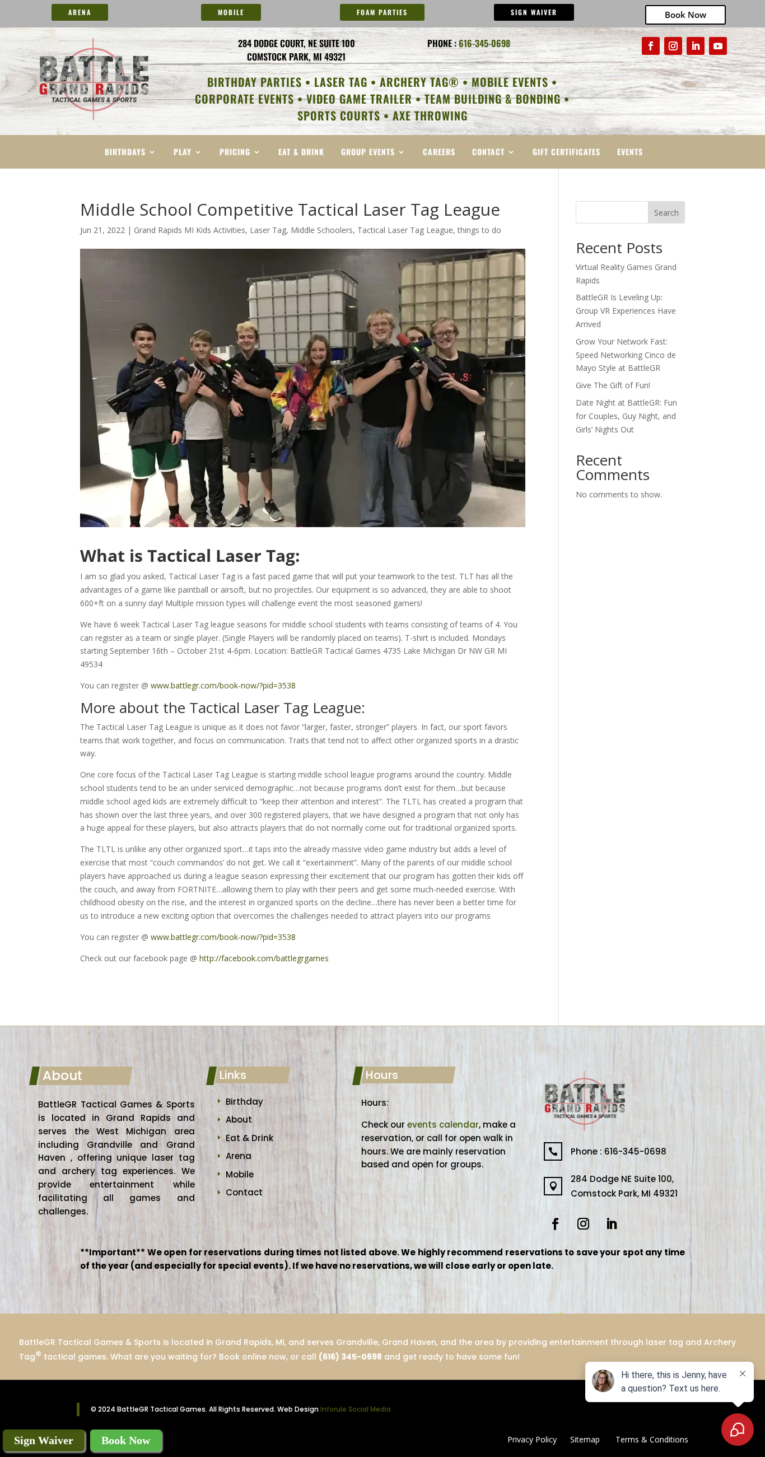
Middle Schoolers (322, 230)
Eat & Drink (301, 152)
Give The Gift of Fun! (613, 385)
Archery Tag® (419, 81)
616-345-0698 (484, 43)
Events (630, 152)
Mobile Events (510, 81)
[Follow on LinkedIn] (696, 46)
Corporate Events (244, 98)
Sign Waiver (534, 12)
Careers (439, 152)
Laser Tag (340, 81)
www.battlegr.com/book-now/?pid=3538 (223, 685)
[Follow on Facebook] (651, 46)
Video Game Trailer (359, 98)
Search (666, 212)
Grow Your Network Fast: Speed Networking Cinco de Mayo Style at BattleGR (626, 355)
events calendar (443, 1124)
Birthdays (125, 152)
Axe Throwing (430, 115)
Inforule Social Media (355, 1409)
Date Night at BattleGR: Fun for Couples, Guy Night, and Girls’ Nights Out (626, 416)
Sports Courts (338, 115)
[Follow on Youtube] (718, 46)
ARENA (79, 12)
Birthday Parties (254, 81)
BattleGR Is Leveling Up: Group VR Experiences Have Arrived (626, 310)
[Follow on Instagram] (673, 46)
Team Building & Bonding (493, 98)
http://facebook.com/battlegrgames (264, 958)
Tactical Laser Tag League (405, 230)
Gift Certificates (566, 152)
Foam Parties (382, 12)
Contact (488, 152)
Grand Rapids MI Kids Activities (189, 230)
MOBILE (231, 12)
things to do (479, 230)
